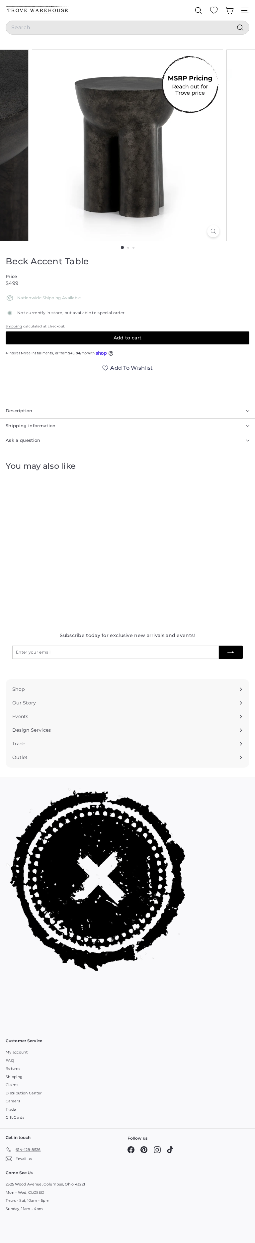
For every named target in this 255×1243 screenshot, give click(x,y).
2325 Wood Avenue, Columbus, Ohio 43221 (45, 1184)
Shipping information (31, 425)
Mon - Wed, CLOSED (25, 1192)
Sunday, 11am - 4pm (24, 1208)
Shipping (14, 326)
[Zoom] (213, 231)
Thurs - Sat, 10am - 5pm (27, 1200)
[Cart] (229, 10)
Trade (11, 1109)
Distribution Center (24, 1093)
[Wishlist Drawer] (214, 10)
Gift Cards (15, 1117)
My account (17, 1052)
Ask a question (23, 440)
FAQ (10, 1060)
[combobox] (127, 28)
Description (19, 410)
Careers (13, 1101)
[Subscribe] (231, 652)
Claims (12, 1084)
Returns (13, 1068)
